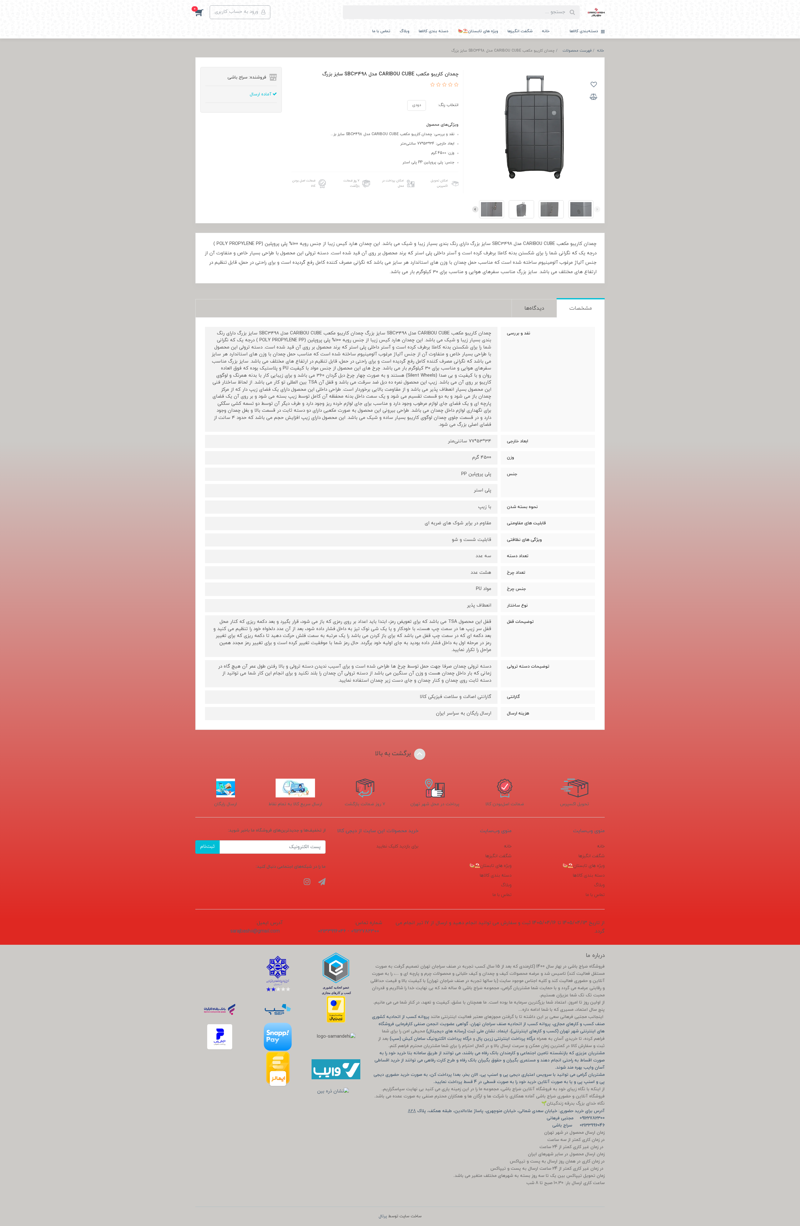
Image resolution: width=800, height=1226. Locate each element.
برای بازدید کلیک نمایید (397, 846)
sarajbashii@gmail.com (255, 931)
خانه (545, 31)
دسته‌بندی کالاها (584, 31)
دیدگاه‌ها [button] (534, 308)
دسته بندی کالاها (433, 31)
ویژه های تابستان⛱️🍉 (478, 31)
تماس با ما (381, 31)
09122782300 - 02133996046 (348, 931)
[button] (202, 12)
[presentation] (597, 209)
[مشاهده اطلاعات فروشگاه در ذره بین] (333, 1092)
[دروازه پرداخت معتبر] (336, 1009)
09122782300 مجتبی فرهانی (576, 1118)
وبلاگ (404, 31)
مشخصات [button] (580, 308)
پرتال (383, 1216)
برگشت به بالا (393, 753)
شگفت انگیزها (520, 31)
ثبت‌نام (207, 846)
